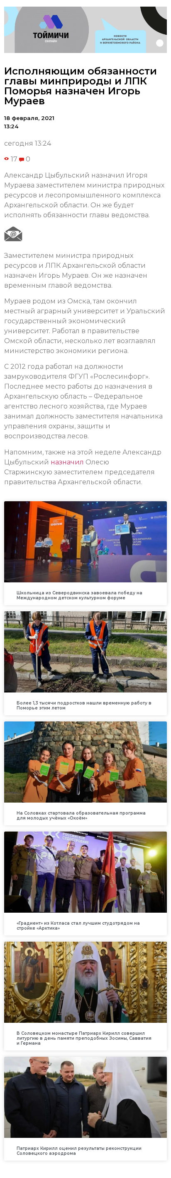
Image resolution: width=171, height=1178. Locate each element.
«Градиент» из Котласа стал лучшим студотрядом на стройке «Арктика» (78, 926)
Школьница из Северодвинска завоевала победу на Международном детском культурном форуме (79, 595)
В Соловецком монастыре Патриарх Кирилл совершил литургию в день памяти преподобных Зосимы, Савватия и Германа (84, 1038)
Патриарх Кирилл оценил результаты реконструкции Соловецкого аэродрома (79, 1151)
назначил (67, 462)
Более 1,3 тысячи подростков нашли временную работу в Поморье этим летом (84, 705)
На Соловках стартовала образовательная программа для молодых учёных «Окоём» (81, 815)
